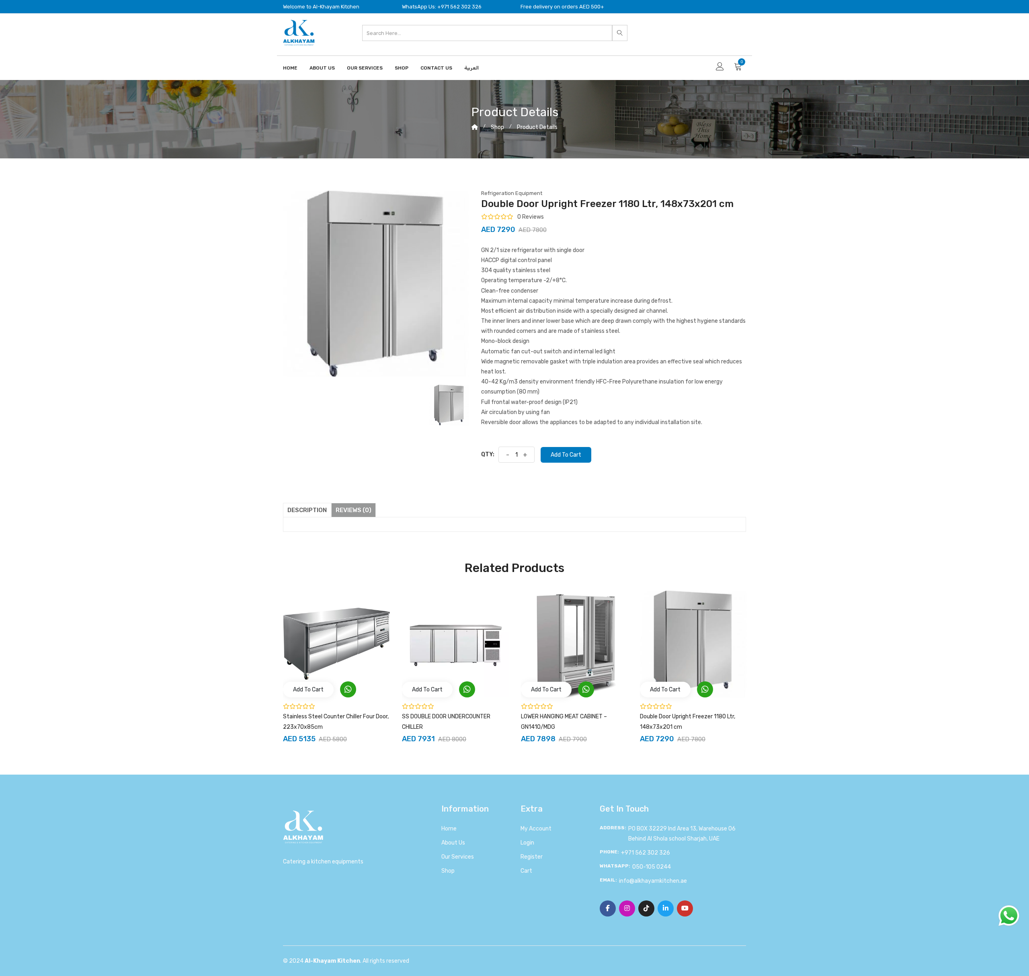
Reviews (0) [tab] (353, 510)
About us (453, 842)
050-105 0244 (651, 866)
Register (532, 856)
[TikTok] (646, 908)
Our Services (365, 68)
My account (536, 828)
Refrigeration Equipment (511, 193)
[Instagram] (627, 908)
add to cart (308, 689)
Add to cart (566, 454)
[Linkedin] (666, 908)
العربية (471, 68)
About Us (322, 68)
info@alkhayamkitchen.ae (653, 881)
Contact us (436, 68)
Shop (401, 68)
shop (497, 127)
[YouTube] (685, 908)
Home (290, 68)
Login (527, 842)
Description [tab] (307, 510)
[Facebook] (608, 908)
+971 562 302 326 (645, 852)
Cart (526, 870)
